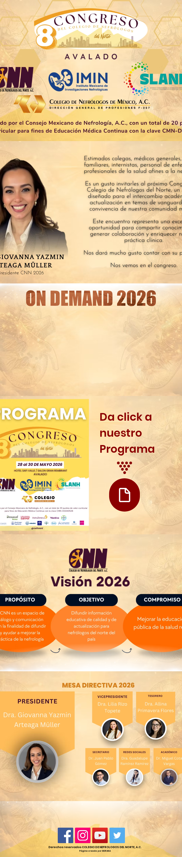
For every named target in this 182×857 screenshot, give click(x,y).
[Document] (124, 495)
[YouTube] (100, 835)
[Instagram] (82, 835)
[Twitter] (117, 835)
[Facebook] (65, 835)
